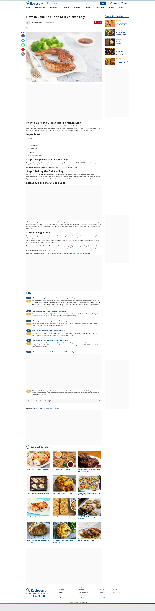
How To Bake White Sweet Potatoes (46, 408)
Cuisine (60, 595)
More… (121, 7)
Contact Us (115, 587)
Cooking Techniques (77, 253)
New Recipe (81, 589)
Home (27, 12)
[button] (23, 54)
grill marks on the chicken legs (53, 325)
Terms (114, 595)
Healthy (80, 587)
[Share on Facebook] (23, 36)
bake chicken (47, 311)
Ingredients (53, 7)
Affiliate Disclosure (117, 592)
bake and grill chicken (48, 246)
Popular (111, 7)
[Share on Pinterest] (98, 22)
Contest (115, 589)
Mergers (101, 592)
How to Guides (40, 7)
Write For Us (102, 589)
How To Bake (59, 12)
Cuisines (77, 7)
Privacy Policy (103, 597)
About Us (102, 587)
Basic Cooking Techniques (49, 12)
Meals (60, 587)
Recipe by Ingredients (83, 592)
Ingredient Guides (82, 597)
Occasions (65, 7)
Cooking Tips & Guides (36, 12)
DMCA (101, 595)
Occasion (61, 592)
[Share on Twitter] (23, 40)
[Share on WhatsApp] (23, 45)
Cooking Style (62, 597)
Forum (114, 3)
